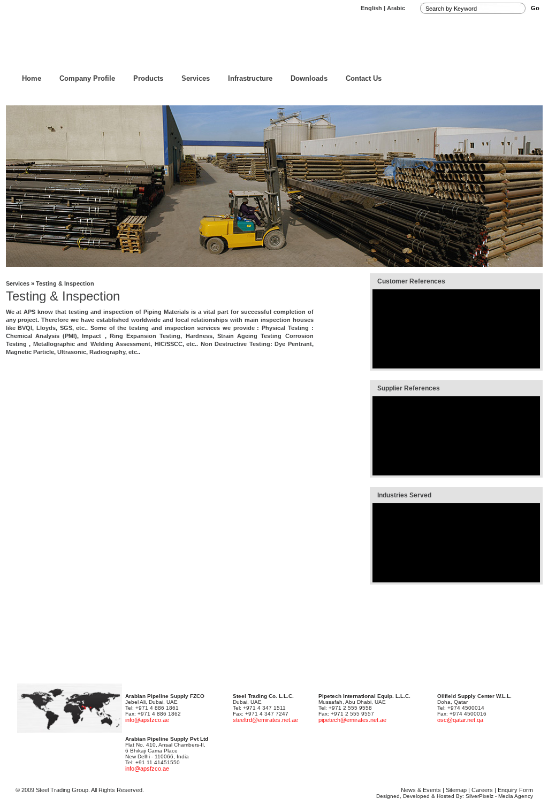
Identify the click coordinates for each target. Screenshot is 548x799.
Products (148, 78)
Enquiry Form (515, 790)
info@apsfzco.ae (147, 720)
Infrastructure (250, 78)
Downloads (309, 78)
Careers (482, 790)
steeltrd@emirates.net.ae (265, 720)
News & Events (421, 790)
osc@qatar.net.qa (460, 720)
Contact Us (364, 78)
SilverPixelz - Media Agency (499, 796)
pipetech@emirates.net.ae (352, 720)
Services (195, 78)
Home (31, 78)
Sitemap (456, 790)
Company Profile (87, 78)
